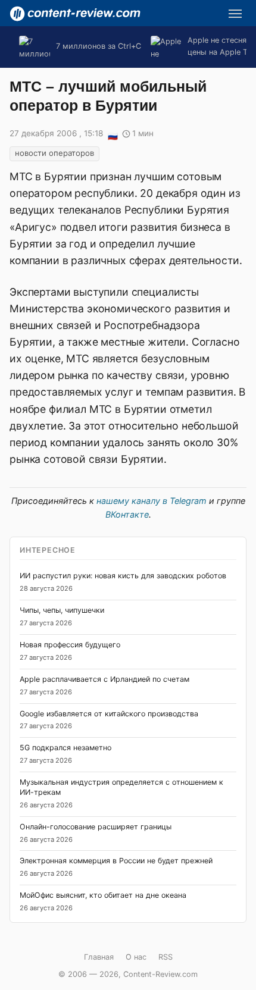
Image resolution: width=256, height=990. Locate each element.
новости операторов (54, 153)
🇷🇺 (112, 134)
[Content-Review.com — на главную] (75, 13)
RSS (165, 957)
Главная (99, 957)
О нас (136, 957)
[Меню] (235, 13)
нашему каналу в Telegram (151, 501)
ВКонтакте (127, 514)
